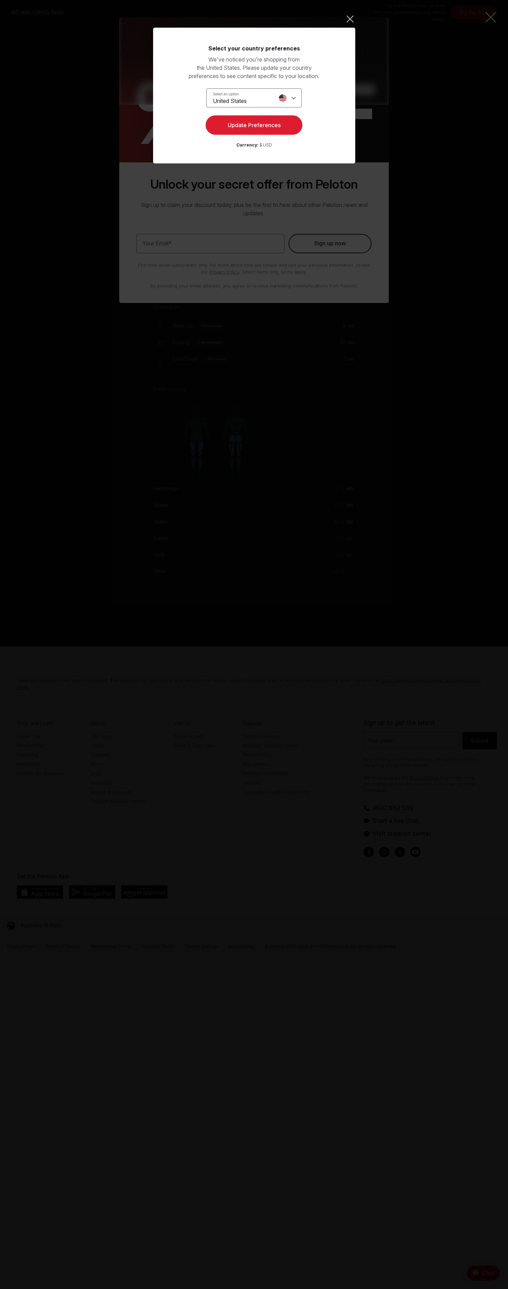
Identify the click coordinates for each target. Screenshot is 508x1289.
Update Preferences (254, 125)
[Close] (254, 19)
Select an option (226, 94)
